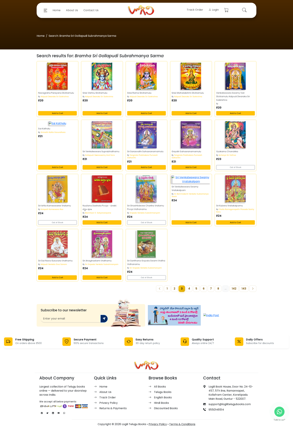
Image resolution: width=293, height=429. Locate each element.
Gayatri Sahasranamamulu (186, 151)
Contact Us (91, 10)
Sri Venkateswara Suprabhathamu (101, 151)
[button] (45, 10)
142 (234, 289)
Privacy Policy (108, 403)
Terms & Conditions (182, 424)
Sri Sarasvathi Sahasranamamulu (145, 151)
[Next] (252, 288)
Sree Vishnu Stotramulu (95, 92)
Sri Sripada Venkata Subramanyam (146, 268)
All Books (160, 387)
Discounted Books (166, 408)
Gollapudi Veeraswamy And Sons (100, 155)
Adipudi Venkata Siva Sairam (54, 264)
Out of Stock (235, 167)
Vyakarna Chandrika (227, 151)
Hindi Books (161, 403)
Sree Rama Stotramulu (139, 92)
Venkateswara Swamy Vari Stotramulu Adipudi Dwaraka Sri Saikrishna (233, 96)
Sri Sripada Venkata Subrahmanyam (101, 264)
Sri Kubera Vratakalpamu (229, 205)
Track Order (195, 10)
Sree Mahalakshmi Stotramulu (188, 92)
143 (244, 289)
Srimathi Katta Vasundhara (53, 132)
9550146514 (216, 410)
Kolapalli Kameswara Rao (52, 209)
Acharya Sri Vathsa (227, 155)
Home (57, 10)
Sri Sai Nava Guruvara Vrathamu (55, 260)
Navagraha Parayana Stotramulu (56, 92)
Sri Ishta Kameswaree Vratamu (54, 205)
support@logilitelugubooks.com (230, 404)
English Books (163, 397)
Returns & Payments (113, 408)
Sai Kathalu (44, 128)
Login (215, 10)
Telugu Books (162, 392)
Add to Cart (57, 113)
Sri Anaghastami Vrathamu (97, 260)
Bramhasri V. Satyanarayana (98, 213)
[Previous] (159, 288)
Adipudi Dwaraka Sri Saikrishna (55, 96)
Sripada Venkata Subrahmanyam (145, 213)
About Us (72, 10)
